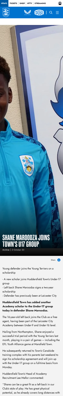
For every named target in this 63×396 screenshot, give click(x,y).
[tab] (4, 3)
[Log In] (60, 3)
